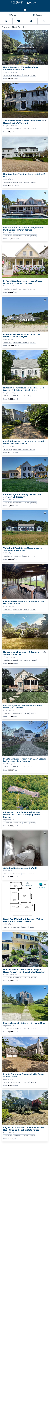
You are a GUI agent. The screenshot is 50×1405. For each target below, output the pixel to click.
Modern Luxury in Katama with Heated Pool (24, 1023)
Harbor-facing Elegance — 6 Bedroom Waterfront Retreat (21, 653)
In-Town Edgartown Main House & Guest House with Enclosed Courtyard (22, 282)
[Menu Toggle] (25, 10)
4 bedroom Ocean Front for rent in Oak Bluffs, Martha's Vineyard (21, 335)
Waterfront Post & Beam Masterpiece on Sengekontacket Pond (22, 549)
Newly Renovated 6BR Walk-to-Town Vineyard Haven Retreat (20, 68)
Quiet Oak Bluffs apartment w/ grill (20, 868)
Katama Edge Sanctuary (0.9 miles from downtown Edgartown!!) (22, 495)
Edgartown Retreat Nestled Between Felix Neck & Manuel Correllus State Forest (23, 1128)
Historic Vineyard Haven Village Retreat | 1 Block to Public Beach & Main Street (23, 389)
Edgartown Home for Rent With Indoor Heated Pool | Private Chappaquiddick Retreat (22, 814)
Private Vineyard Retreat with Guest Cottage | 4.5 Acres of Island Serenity (24, 760)
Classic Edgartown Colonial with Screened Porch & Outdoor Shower (23, 442)
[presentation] (25, 47)
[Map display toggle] (31, 21)
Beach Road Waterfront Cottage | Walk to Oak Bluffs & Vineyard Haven (23, 920)
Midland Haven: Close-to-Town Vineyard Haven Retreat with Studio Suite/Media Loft (24, 971)
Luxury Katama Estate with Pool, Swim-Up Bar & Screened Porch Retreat (23, 228)
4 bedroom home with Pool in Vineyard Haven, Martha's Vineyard (22, 122)
